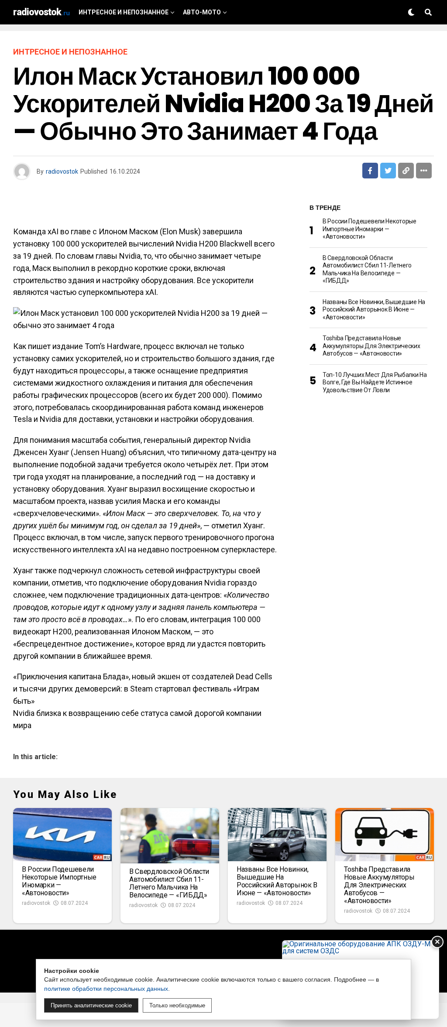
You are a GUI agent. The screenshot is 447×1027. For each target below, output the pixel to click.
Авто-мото (202, 12)
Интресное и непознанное (123, 12)
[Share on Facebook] (370, 170)
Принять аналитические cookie (91, 1005)
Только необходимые (177, 1005)
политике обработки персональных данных (106, 988)
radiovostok (62, 171)
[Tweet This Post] (388, 170)
